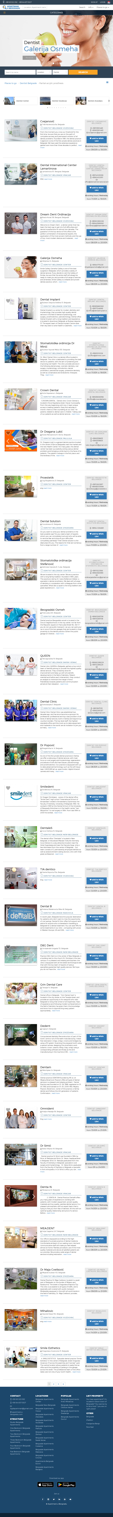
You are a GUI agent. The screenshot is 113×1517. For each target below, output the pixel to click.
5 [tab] (56, 108)
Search (82, 7)
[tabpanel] (21, 101)
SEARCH (83, 72)
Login (102, 2)
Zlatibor (89, 1420)
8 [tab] (63, 108)
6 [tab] (58, 108)
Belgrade (90, 1417)
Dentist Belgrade (28, 83)
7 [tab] (60, 108)
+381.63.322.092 (12, 2)
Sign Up (94, 2)
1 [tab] (47, 108)
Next (109, 101)
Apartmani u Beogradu (57, 1504)
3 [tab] (52, 108)
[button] (91, 7)
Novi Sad (89, 1427)
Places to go (11, 83)
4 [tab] (54, 108)
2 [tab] (49, 108)
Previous (4, 101)
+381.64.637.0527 (25, 2)
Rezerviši (29, 58)
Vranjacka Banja (93, 1424)
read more (48, 179)
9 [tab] (65, 108)
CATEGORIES (56, 12)
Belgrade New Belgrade (46, 1405)
